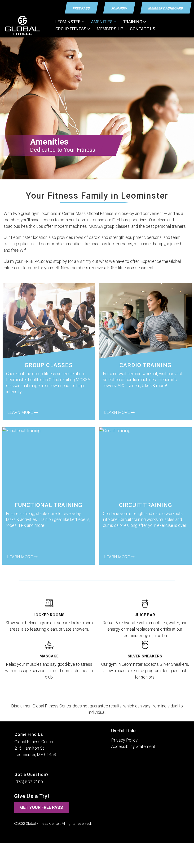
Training (133, 21)
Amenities (102, 21)
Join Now (119, 8)
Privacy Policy (124, 740)
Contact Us (142, 28)
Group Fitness (71, 28)
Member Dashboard (166, 8)
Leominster (68, 21)
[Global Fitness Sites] (24, 25)
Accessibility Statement (133, 746)
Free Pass (81, 8)
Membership (110, 28)
